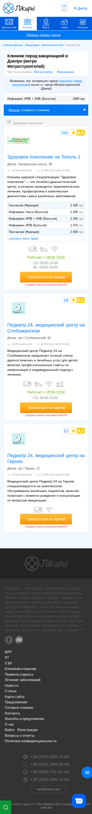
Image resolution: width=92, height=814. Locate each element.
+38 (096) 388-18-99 (49, 764)
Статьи (10, 691)
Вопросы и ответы (19, 735)
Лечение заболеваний (22, 680)
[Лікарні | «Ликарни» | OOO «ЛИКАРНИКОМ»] (46, 563)
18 (66, 300)
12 (66, 430)
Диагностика (9, 27)
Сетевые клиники (19, 707)
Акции (64, 27)
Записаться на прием (46, 277)
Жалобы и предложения (24, 719)
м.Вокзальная (22, 170)
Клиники (27, 27)
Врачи (46, 27)
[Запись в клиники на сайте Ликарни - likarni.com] (18, 8)
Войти (9, 730)
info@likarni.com (48, 789)
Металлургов (43, 72)
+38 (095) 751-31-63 (49, 771)
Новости (11, 685)
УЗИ (8, 663)
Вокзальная (65, 72)
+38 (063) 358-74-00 (49, 756)
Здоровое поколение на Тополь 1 (43, 156)
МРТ (8, 652)
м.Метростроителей (55, 170)
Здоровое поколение (28, 123)
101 (64, 132)
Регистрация (27, 730)
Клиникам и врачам (20, 669)
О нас (9, 724)
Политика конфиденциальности (30, 741)
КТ (7, 657)
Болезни (83, 27)
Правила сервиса (19, 674)
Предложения (16, 702)
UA (64, 6)
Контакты (12, 713)
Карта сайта (14, 697)
